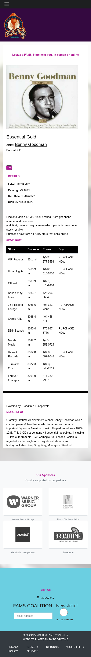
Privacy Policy (13, 649)
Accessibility (75, 647)
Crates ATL (15, 318)
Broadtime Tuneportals (35, 406)
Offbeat (12, 283)
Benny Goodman (31, 144)
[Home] (15, 24)
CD (9, 168)
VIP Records (16, 259)
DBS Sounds (16, 330)
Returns (52, 647)
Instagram (47, 597)
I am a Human (64, 619)
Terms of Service (32, 649)
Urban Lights (15, 271)
